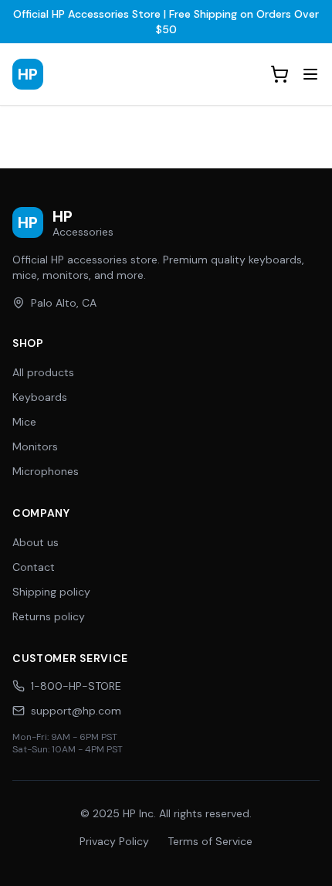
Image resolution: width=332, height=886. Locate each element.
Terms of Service (210, 841)
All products (43, 372)
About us (35, 542)
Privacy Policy (114, 841)
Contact (33, 567)
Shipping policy (51, 592)
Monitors (35, 446)
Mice (24, 422)
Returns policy (48, 616)
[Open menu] (310, 74)
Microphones (45, 471)
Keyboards (39, 397)
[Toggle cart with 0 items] (279, 74)
